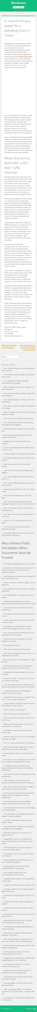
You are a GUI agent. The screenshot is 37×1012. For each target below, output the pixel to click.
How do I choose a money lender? (15, 710)
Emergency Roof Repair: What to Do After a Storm (19, 885)
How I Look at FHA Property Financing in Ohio (18, 418)
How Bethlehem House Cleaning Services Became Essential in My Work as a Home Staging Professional (17, 768)
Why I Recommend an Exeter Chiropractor (17, 649)
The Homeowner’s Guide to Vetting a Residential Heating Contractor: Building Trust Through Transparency (18, 795)
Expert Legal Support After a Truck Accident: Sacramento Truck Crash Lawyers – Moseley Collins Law (18, 991)
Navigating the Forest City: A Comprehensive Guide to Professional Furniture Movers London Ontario (17, 841)
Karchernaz (18, 3)
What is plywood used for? (12, 645)
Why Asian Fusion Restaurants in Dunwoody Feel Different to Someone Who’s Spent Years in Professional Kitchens (18, 570)
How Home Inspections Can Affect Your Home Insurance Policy (28, 347)
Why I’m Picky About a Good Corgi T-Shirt (17, 714)
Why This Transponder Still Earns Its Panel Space (19, 743)
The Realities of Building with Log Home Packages (19, 564)
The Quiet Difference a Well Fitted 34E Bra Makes (19, 454)
